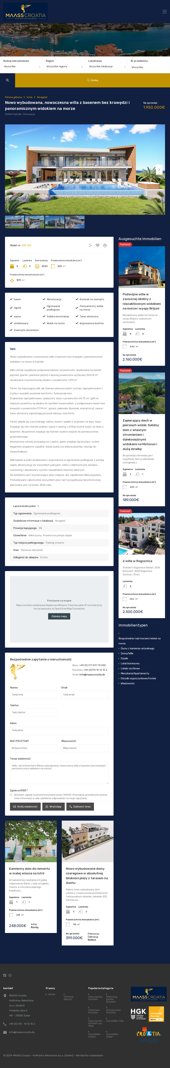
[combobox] (21, 67)
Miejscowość (68, 741)
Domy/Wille (127, 653)
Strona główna (13, 97)
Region (50, 61)
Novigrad (42, 97)
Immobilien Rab (115, 1021)
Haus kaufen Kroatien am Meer (95, 1023)
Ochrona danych (68, 998)
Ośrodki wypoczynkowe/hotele (138, 678)
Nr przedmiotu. (139, 61)
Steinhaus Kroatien (94, 1011)
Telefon (14, 705)
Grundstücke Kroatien (113, 1011)
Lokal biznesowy (130, 663)
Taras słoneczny (89, 316)
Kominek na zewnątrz (92, 299)
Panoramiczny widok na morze (91, 308)
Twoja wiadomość (20, 758)
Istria (29, 97)
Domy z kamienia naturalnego (137, 648)
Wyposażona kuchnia (92, 323)
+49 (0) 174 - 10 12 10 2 (22, 1023)
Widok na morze (56, 323)
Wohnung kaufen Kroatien (111, 999)
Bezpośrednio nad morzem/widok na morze (140, 641)
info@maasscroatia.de (92, 674)
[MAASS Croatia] (66, 11)
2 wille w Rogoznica (137, 561)
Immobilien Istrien (94, 1035)
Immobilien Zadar (112, 1035)
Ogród (17, 307)
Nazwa (14, 687)
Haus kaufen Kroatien (95, 998)
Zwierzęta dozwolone (26, 330)
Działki (124, 658)
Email (64, 687)
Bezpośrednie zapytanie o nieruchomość (41, 659)
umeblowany (21, 323)
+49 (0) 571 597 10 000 (92, 665)
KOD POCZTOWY (19, 741)
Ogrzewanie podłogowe (53, 308)
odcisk (51, 994)
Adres (13, 723)
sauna (17, 316)
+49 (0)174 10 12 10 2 (95, 669)
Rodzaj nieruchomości (16, 61)
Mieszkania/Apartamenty (135, 673)
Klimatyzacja (54, 299)
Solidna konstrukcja (58, 316)
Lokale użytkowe (130, 668)
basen (17, 299)
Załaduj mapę (59, 616)
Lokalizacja (95, 61)
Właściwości (127, 683)
